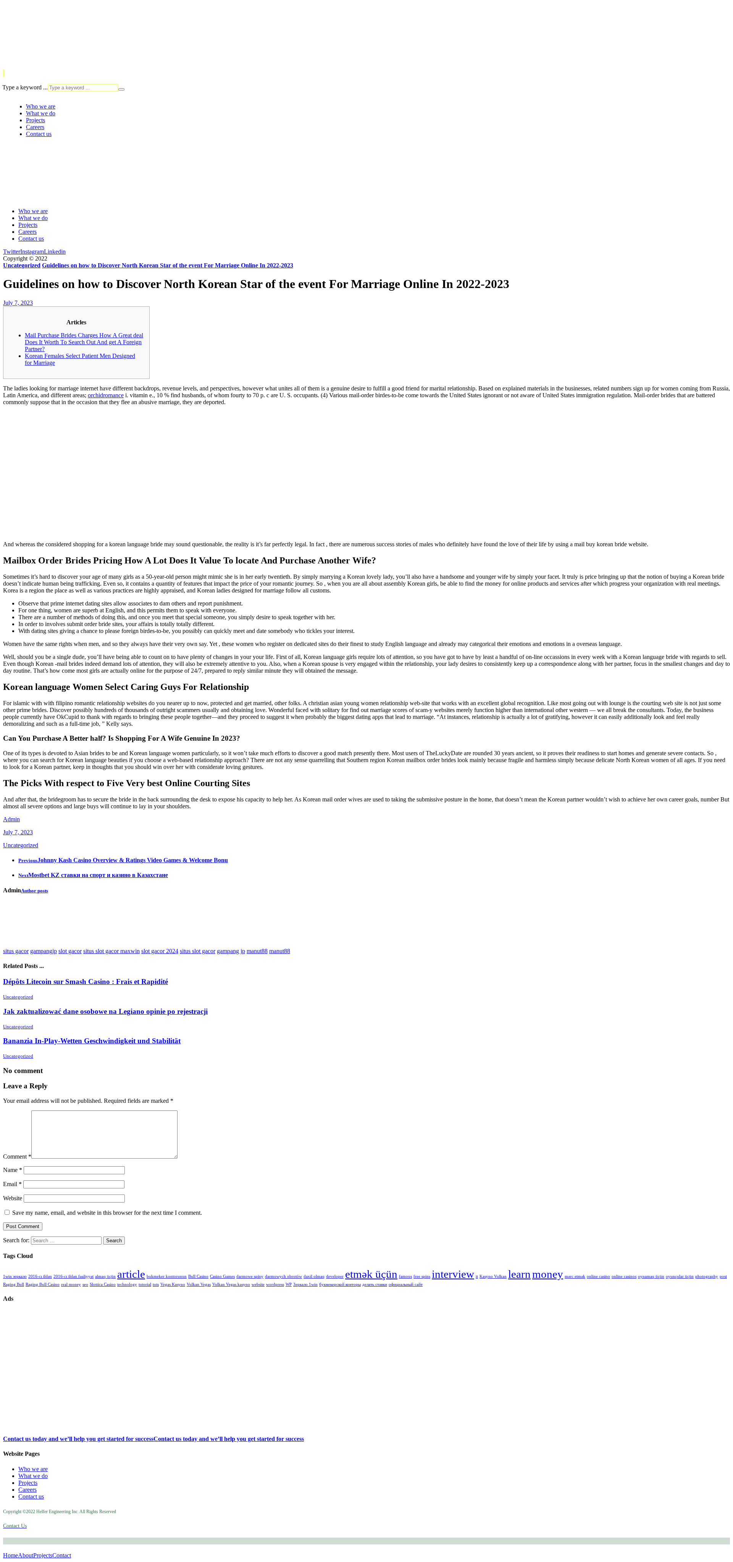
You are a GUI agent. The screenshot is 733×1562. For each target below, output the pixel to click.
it (477, 1276)
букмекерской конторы (340, 1284)
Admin (11, 819)
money (547, 1274)
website (258, 1284)
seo (85, 1284)
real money (71, 1284)
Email (12, 1184)
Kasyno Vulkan (493, 1276)
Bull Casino (198, 1276)
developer (335, 1276)
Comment (17, 1156)
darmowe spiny (249, 1276)
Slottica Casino (103, 1284)
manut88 (257, 951)
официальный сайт (406, 1284)
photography (706, 1276)
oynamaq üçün (651, 1276)
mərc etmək (575, 1276)
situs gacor (16, 951)
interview (453, 1274)
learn (519, 1274)
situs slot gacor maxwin (111, 951)
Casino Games (222, 1276)
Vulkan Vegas (199, 1284)
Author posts (34, 890)
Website (12, 1198)
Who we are (33, 1469)
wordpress (275, 1284)
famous (405, 1276)
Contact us (31, 1496)
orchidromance (106, 395)
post (723, 1276)
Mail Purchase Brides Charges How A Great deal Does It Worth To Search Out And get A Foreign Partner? (84, 342)
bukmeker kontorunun (167, 1276)
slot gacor (70, 951)
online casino (598, 1276)
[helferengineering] (26, 53)
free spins (421, 1276)
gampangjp (43, 951)
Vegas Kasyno (172, 1284)
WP (289, 1284)
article (131, 1274)
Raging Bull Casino (43, 1284)
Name (12, 1170)
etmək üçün (371, 1274)
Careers (27, 1489)
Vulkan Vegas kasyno (231, 1284)
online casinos (624, 1276)
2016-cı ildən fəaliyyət (73, 1276)
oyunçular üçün (680, 1276)
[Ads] (41, 1384)
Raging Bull (13, 1284)
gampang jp (231, 951)
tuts (156, 1284)
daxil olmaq (314, 1276)
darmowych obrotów (283, 1276)
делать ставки (374, 1284)
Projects (27, 1482)
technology (127, 1284)
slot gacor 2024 (159, 951)
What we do (33, 1476)
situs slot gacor (197, 951)
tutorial (145, 1284)
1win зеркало (15, 1276)
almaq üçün (105, 1276)
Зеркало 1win (305, 1284)
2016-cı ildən (40, 1276)
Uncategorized (20, 845)
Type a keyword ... (25, 87)
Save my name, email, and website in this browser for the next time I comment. (107, 1212)
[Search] (121, 89)
